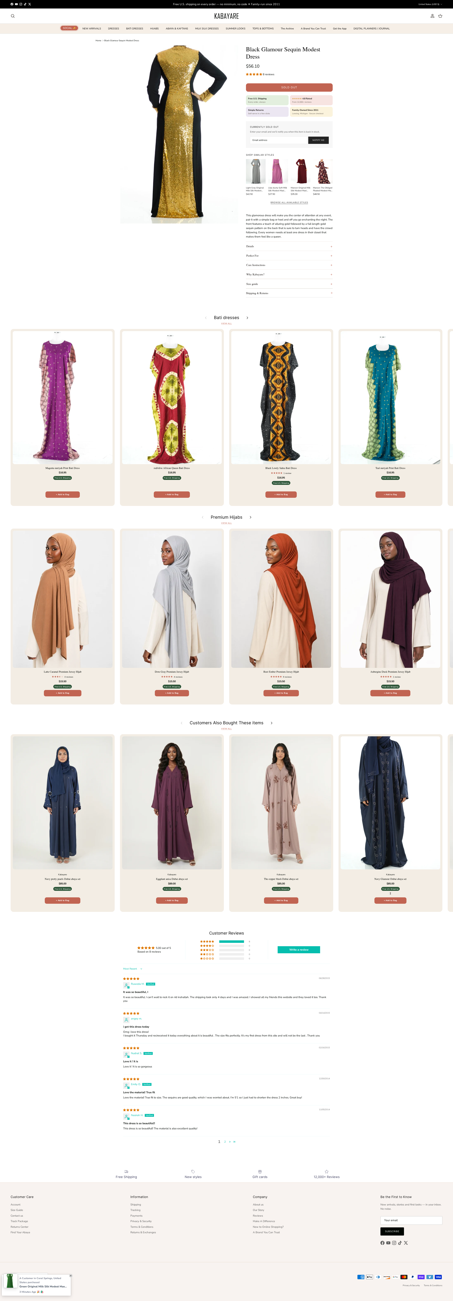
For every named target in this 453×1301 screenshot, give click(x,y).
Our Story (258, 1210)
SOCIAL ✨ (69, 28)
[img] (131, 979)
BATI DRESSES (134, 28)
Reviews (258, 1215)
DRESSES (113, 28)
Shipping (135, 1204)
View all (226, 323)
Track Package (19, 1221)
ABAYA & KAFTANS (177, 28)
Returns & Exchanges (143, 1232)
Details (250, 246)
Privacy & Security (141, 1221)
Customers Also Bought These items (226, 722)
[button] (254, 74)
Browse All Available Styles (289, 202)
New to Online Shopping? (268, 1227)
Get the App (339, 28)
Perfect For (252, 255)
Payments (136, 1215)
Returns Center (19, 1227)
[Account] (432, 16)
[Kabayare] (226, 16)
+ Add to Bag (62, 494)
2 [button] (225, 1142)
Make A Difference (264, 1221)
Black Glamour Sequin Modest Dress (121, 40)
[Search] (13, 16)
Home (98, 40)
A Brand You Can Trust (313, 28)
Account (15, 1204)
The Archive (287, 28)
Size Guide (17, 1210)
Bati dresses (226, 317)
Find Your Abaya (20, 1232)
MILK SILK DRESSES (207, 28)
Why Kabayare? (255, 274)
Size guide (252, 284)
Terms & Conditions (141, 1227)
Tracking (135, 1210)
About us (258, 1204)
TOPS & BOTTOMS (263, 28)
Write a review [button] (299, 950)
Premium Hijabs (226, 517)
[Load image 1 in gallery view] (179, 134)
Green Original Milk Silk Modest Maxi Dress (43, 1286)
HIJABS (154, 28)
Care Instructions (255, 265)
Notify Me (318, 140)
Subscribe (392, 1231)
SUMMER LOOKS (235, 28)
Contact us (17, 1215)
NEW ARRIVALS (91, 28)
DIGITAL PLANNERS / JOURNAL (372, 28)
